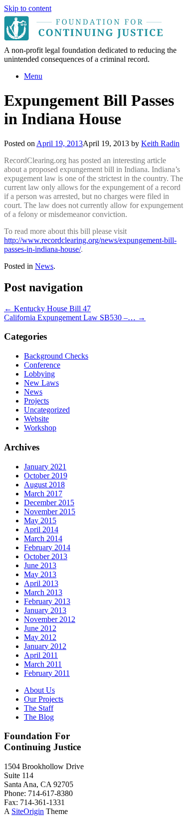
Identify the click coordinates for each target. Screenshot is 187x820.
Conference (42, 365)
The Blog (39, 717)
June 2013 (40, 565)
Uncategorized (47, 410)
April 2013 (41, 583)
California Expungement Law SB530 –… (75, 317)
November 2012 (49, 619)
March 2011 (43, 664)
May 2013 (40, 574)
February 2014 (47, 547)
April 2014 (41, 529)
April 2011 (41, 655)
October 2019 (45, 475)
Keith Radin (160, 143)
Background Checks (56, 356)
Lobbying (39, 374)
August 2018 (44, 484)
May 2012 (40, 637)
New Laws (41, 383)
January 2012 (45, 646)
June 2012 (40, 628)
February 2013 (47, 601)
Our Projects (43, 699)
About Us (39, 690)
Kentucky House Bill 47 (47, 308)
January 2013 (45, 610)
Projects (36, 401)
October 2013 (45, 556)
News (44, 266)
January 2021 (45, 466)
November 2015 (49, 511)
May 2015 (40, 520)
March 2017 (43, 493)
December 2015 (49, 502)
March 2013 (43, 592)
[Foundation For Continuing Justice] (85, 41)
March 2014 (43, 538)
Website (36, 418)
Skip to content (27, 8)
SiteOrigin (27, 811)
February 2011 (47, 673)
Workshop (40, 427)
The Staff (38, 708)
